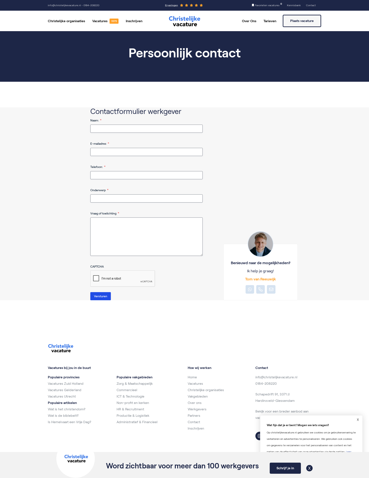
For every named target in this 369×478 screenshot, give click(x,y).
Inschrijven (134, 21)
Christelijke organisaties (66, 21)
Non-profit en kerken (133, 403)
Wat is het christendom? (66, 409)
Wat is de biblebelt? (63, 415)
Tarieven (270, 21)
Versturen (100, 296)
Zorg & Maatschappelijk (135, 383)
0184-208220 (266, 383)
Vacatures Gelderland (64, 390)
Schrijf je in (285, 468)
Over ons (195, 403)
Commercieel (127, 390)
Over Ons (249, 21)
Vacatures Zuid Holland (65, 383)
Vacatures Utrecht (62, 396)
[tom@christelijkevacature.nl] (271, 289)
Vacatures (99, 21)
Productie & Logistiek (133, 415)
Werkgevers (197, 409)
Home (192, 377)
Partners (194, 415)
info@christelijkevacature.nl (276, 377)
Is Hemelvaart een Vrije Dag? (69, 422)
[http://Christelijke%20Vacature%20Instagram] (259, 436)
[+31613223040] (250, 289)
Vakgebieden (198, 396)
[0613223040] (260, 289)
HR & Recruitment (130, 409)
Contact (194, 422)
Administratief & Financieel (137, 422)
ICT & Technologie (130, 396)
